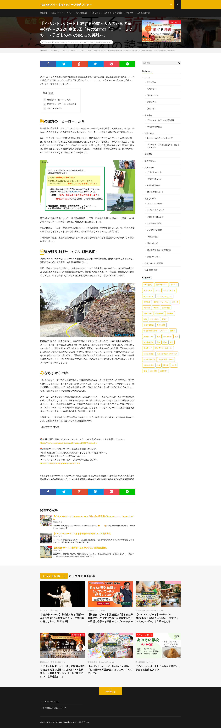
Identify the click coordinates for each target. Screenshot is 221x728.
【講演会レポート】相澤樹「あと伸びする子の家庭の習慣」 (80, 547)
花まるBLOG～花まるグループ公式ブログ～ (73, 722)
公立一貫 (175, 302)
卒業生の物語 (152, 237)
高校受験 (153, 371)
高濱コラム (151, 109)
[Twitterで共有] (64, 64)
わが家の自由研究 (154, 230)
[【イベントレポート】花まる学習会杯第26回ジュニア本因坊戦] (46, 537)
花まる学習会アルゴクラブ (167, 354)
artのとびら (148, 285)
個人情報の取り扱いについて (54, 708)
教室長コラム (149, 336)
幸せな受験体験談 (154, 127)
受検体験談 (148, 313)
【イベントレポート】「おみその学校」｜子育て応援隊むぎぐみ (158, 668)
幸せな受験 (161, 325)
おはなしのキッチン (155, 203)
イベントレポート (61, 42)
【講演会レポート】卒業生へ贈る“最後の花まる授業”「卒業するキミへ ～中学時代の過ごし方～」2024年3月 (62, 618)
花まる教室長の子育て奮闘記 (159, 250)
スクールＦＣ (84, 42)
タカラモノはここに (155, 217)
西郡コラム (151, 102)
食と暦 (174, 365)
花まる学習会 (149, 354)
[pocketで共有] (111, 64)
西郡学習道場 (149, 365)
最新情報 (43, 13)
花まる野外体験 (143, 13)
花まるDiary (95, 13)
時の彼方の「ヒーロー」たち (57, 100)
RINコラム (151, 82)
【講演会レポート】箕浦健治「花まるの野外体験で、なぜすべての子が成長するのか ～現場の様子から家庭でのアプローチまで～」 (110, 619)
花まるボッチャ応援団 (113, 13)
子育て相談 (149, 133)
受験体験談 (159, 313)
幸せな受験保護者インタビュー (155, 331)
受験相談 (170, 313)
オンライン (74, 42)
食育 (145, 371)
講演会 (165, 365)
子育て (164, 319)
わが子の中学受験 (154, 223)
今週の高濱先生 (153, 185)
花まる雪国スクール (165, 359)
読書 (108, 42)
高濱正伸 (163, 371)
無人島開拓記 (81, 13)
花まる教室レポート (155, 192)
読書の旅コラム (153, 256)
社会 (104, 42)
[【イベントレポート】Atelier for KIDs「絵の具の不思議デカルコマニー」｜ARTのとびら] (46, 520)
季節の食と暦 (152, 243)
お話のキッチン (161, 285)
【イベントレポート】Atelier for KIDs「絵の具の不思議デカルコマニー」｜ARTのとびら (110, 669)
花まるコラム (152, 95)
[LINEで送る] (127, 64)
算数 (171, 342)
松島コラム (151, 89)
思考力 (172, 331)
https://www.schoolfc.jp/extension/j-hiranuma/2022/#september (68, 443)
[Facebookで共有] (48, 64)
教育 (158, 336)
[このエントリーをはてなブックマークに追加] (95, 64)
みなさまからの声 (53, 108)
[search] (179, 63)
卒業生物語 (166, 308)
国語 (91, 42)
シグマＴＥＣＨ (169, 290)
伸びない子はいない (160, 302)
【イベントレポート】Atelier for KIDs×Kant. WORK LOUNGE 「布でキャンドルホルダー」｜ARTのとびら (157, 618)
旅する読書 (167, 336)
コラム (69, 13)
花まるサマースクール (163, 348)
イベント (173, 285)
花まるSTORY (57, 13)
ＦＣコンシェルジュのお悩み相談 (160, 120)
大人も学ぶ (98, 42)
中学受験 (129, 13)
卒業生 (155, 308)
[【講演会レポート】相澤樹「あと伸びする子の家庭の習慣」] (46, 552)
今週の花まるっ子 (154, 179)
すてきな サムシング (155, 210)
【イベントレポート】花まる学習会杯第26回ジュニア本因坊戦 (81, 533)
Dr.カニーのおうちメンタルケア (160, 138)
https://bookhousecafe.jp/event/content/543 (60, 463)
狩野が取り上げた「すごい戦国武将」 (61, 104)
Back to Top (110, 692)
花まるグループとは (51, 701)
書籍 (176, 336)
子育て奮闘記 (149, 325)
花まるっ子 (148, 348)
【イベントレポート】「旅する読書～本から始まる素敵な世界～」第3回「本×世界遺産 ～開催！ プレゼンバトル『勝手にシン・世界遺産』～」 (62, 671)
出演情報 (147, 308)
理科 (158, 342)
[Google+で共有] (80, 64)
